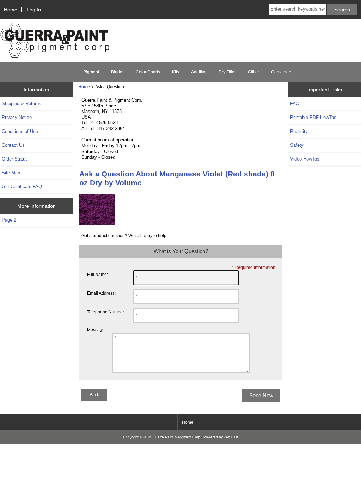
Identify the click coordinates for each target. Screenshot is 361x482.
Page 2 (9, 220)
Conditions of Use (20, 131)
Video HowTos (304, 159)
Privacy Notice (17, 117)
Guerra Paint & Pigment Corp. (177, 437)
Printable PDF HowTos (313, 117)
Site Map (11, 172)
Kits (175, 72)
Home (10, 9)
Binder (117, 72)
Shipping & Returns (21, 103)
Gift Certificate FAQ (22, 186)
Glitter (253, 72)
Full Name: (97, 274)
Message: (96, 329)
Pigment (91, 72)
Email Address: (101, 293)
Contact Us (13, 145)
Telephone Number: (106, 311)
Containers (281, 72)
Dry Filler (227, 72)
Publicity (299, 131)
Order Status (15, 159)
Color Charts (148, 72)
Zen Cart (231, 437)
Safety (297, 145)
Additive (199, 72)
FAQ (294, 103)
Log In (34, 9)
